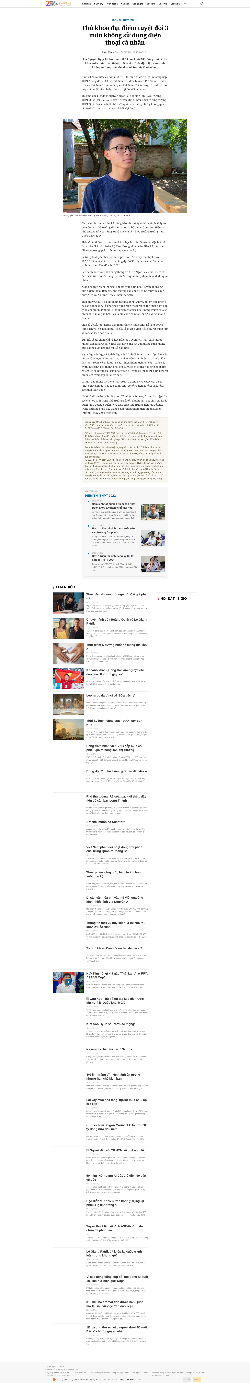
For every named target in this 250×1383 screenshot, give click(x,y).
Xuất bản (86, 4)
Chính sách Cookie (126, 1379)
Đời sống (151, 4)
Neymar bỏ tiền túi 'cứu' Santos (109, 1049)
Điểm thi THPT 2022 (123, 20)
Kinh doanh (112, 4)
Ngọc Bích (107, 52)
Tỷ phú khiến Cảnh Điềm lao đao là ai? (114, 948)
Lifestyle (163, 4)
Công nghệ (138, 4)
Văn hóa (125, 4)
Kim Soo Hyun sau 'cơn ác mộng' (110, 1024)
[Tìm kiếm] (202, 4)
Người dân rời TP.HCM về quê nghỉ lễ (117, 1150)
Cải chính (175, 4)
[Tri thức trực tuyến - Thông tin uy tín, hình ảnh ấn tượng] (58, 4)
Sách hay (98, 4)
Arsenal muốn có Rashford (105, 822)
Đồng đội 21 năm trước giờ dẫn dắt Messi (116, 771)
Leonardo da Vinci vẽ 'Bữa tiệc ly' (110, 695)
